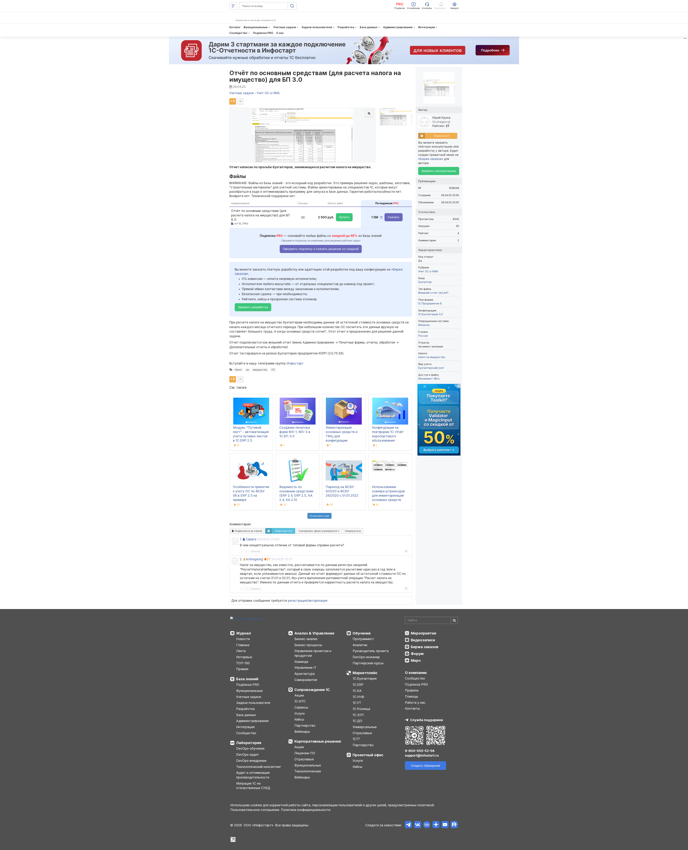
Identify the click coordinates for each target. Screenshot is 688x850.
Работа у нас (415, 702)
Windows (424, 325)
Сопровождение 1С (312, 690)
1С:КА (357, 691)
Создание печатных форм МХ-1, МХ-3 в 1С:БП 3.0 (294, 432)
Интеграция (245, 727)
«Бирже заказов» (430, 159)
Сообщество (246, 733)
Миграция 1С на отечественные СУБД (253, 786)
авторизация (318, 600)
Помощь (411, 696)
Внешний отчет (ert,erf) (433, 292)
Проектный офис (368, 755)
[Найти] (454, 620)
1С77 (356, 739)
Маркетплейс (365, 673)
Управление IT (305, 667)
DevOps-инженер (366, 657)
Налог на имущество (431, 357)
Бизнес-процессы (308, 645)
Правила (411, 690)
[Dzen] (435, 825)
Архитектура (304, 674)
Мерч (416, 660)
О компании (416, 673)
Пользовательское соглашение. (255, 810)
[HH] (426, 825)
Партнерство (304, 725)
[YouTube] (445, 825)
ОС (273, 369)
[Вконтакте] (417, 825)
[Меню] (233, 6)
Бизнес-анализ (305, 639)
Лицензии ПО (304, 753)
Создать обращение (425, 765)
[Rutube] (454, 825)
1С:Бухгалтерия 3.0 (430, 314)
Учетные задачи (248, 697)
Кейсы (299, 719)
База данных (246, 715)
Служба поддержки (426, 720)
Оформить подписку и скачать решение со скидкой (321, 249)
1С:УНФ (358, 697)
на (247, 369)
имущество (260, 369)
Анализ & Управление (314, 633)
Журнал (243, 633)
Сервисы (301, 707)
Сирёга (251, 539)
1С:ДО (357, 721)
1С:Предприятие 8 (430, 303)
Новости (243, 639)
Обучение (362, 633)
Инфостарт (295, 363)
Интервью (244, 657)
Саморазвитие (305, 680)
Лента (241, 651)
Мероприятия (423, 633)
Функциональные (249, 691)
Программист (363, 639)
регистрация (297, 600)
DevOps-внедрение (251, 761)
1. (241, 539)
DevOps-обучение (250, 748)
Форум (417, 654)
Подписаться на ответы (248, 530)
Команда (301, 662)
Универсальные (365, 727)
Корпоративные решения (317, 741)
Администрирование (252, 721)
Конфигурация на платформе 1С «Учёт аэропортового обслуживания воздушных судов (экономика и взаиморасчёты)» (388, 440)
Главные (242, 645)
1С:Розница (361, 709)
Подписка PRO (247, 684)
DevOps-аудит (247, 754)
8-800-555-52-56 (419, 751)
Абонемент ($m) (429, 378)
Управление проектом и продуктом (312, 653)
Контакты (412, 708)
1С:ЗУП (358, 715)
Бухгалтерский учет (431, 368)
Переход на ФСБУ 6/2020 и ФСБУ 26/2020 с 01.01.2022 (342, 491)
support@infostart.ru (422, 755)
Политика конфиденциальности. (306, 810)
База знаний (247, 679)
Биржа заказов (424, 647)
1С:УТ (357, 703)
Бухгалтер (425, 282)
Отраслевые (304, 759)
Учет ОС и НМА (428, 271)
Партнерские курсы (368, 663)
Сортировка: (318, 530)
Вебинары (302, 731)
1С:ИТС (300, 701)
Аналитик (360, 645)
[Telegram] (408, 825)
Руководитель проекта (371, 651)
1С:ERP (358, 684)
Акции (299, 695)
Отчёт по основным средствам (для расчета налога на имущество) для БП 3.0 (315, 76)
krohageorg (254, 559)
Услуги (299, 713)
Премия (242, 669)
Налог (238, 369)
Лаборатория (248, 743)
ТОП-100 (243, 663)
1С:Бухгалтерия (365, 678)
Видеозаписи (423, 640)
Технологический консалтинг (258, 767)
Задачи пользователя (253, 703)
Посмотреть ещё (319, 515)
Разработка (245, 709)
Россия (423, 335)
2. (241, 559)
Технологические (307, 771)
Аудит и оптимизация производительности (253, 775)
